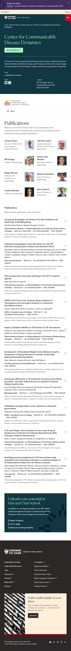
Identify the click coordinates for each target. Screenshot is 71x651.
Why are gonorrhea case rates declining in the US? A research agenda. (32, 277)
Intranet (7, 578)
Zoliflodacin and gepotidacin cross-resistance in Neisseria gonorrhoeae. (30, 407)
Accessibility (38, 562)
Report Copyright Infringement (44, 578)
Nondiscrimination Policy (42, 574)
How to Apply (14, 524)
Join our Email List (12, 50)
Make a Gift (8, 582)
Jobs (6, 570)
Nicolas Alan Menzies (42, 158)
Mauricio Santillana (45, 174)
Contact (7, 586)
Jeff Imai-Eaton (44, 140)
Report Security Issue (41, 582)
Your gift (10, 6)
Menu (13, 111)
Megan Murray (10, 172)
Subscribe (33, 615)
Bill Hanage (9, 159)
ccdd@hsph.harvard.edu (12, 75)
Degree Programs (16, 521)
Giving (67, 12)
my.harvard (8, 574)
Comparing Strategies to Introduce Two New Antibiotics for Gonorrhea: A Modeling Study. (31, 220)
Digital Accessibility (41, 566)
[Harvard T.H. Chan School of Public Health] (23, 552)
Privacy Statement (40, 570)
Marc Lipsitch (43, 189)
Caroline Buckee (11, 190)
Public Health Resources (13, 566)
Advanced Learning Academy (21, 528)
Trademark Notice (40, 586)
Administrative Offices (12, 562)
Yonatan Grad (10, 140)
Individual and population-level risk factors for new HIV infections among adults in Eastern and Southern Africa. (29, 245)
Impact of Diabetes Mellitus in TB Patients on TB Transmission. (32, 327)
